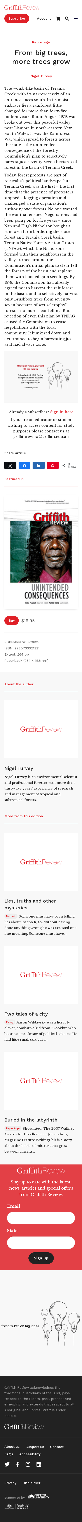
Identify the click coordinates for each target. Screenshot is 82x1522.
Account (44, 18)
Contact (57, 1447)
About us (11, 1446)
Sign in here (61, 412)
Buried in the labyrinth (31, 1120)
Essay (10, 1022)
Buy (12, 620)
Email (13, 1206)
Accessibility (29, 1454)
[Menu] (76, 19)
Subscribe (17, 18)
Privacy (10, 1483)
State (12, 1230)
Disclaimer (31, 1483)
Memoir (11, 916)
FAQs (8, 1454)
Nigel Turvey (41, 76)
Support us (35, 1447)
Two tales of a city (26, 1014)
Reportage (41, 42)
